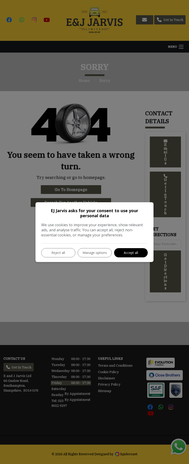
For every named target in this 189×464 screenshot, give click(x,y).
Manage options (95, 252)
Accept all (131, 252)
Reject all (58, 252)
